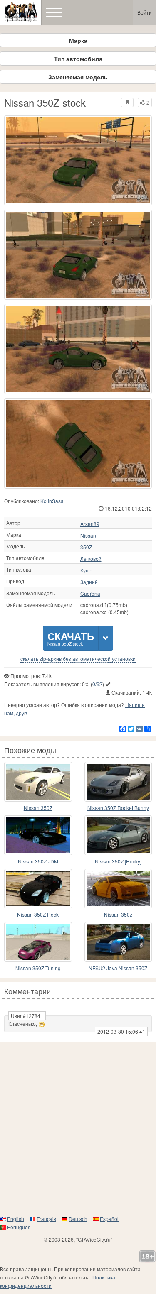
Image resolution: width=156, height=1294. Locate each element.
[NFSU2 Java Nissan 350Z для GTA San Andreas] (118, 942)
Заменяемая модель (78, 77)
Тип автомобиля (78, 58)
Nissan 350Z (38, 807)
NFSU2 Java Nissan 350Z (118, 967)
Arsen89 (89, 524)
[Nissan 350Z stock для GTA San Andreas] (78, 160)
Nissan (88, 535)
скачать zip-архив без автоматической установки (78, 659)
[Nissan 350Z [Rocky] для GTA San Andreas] (118, 835)
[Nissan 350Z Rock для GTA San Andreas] (38, 889)
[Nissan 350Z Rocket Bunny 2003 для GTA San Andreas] (118, 782)
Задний (89, 582)
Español (109, 1218)
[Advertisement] (78, 1128)
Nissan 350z (118, 914)
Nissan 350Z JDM (38, 861)
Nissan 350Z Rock (38, 914)
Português (18, 1226)
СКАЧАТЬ (70, 638)
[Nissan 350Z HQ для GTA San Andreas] (38, 782)
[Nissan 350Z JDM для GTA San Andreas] (38, 835)
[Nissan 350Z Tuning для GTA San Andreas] (38, 942)
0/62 (97, 683)
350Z (86, 547)
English (15, 1218)
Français (46, 1218)
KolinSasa (52, 500)
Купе (86, 570)
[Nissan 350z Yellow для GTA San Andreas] (118, 889)
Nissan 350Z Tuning (38, 967)
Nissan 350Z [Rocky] (118, 861)
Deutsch (78, 1218)
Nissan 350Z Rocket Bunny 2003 (118, 808)
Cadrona (90, 594)
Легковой (91, 559)
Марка (78, 40)
